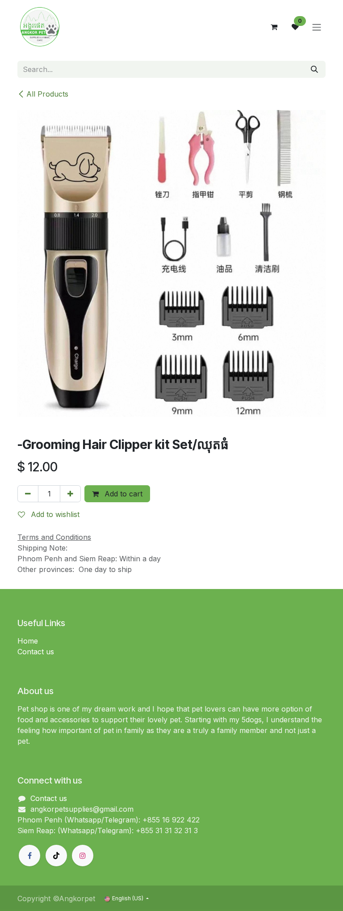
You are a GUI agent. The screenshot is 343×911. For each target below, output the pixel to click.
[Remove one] (27, 493)
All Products (47, 93)
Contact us (35, 651)
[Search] (314, 69)
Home (27, 640)
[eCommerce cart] (274, 27)
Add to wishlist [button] (54, 514)
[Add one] (70, 493)
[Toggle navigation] (317, 26)
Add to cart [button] (122, 493)
